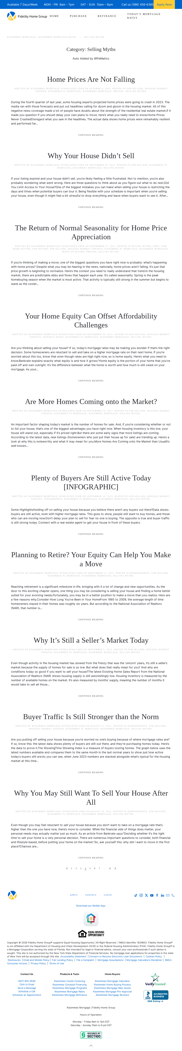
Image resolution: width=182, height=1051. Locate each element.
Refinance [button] (107, 16)
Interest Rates (53, 337)
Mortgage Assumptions (111, 960)
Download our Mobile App (90, 905)
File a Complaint (85, 960)
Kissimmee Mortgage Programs (69, 988)
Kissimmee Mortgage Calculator (112, 981)
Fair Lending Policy (62, 960)
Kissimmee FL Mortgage (64, 91)
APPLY (74, 895)
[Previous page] (67, 868)
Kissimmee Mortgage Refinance (69, 994)
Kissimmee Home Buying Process (112, 984)
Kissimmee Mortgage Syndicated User (57, 88)
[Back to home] (27, 16)
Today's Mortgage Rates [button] (144, 16)
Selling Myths (136, 91)
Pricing (119, 91)
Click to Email (27, 984)
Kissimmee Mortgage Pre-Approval (112, 991)
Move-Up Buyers (73, 252)
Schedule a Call (26, 991)
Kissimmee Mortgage (97, 91)
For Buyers (40, 249)
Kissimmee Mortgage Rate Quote (112, 988)
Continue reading (91, 135)
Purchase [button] (78, 16)
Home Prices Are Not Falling (91, 79)
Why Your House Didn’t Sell (91, 156)
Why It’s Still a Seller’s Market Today (91, 640)
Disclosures (14, 960)
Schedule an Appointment (26, 994)
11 (110, 868)
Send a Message (27, 988)
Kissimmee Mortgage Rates (70, 991)
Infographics (53, 499)
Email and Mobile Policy (36, 960)
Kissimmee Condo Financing (69, 981)
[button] (91, 1045)
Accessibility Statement (73, 956)
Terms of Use (57, 963)
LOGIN (108, 895)
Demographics (140, 573)
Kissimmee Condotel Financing (70, 984)
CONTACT (91, 895)
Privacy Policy (38, 963)
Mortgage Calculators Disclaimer (144, 960)
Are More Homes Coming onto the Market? (91, 401)
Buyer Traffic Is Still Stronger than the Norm (91, 717)
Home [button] (54, 16)
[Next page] (115, 868)
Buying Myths (141, 246)
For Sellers (135, 88)
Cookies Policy (154, 956)
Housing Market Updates (85, 249)
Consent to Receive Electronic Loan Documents (115, 956)
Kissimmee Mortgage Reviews (112, 994)
